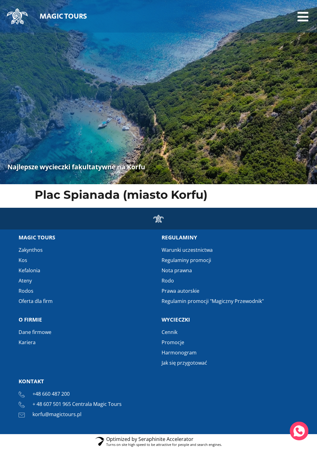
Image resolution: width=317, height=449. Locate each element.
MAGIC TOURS (63, 16)
